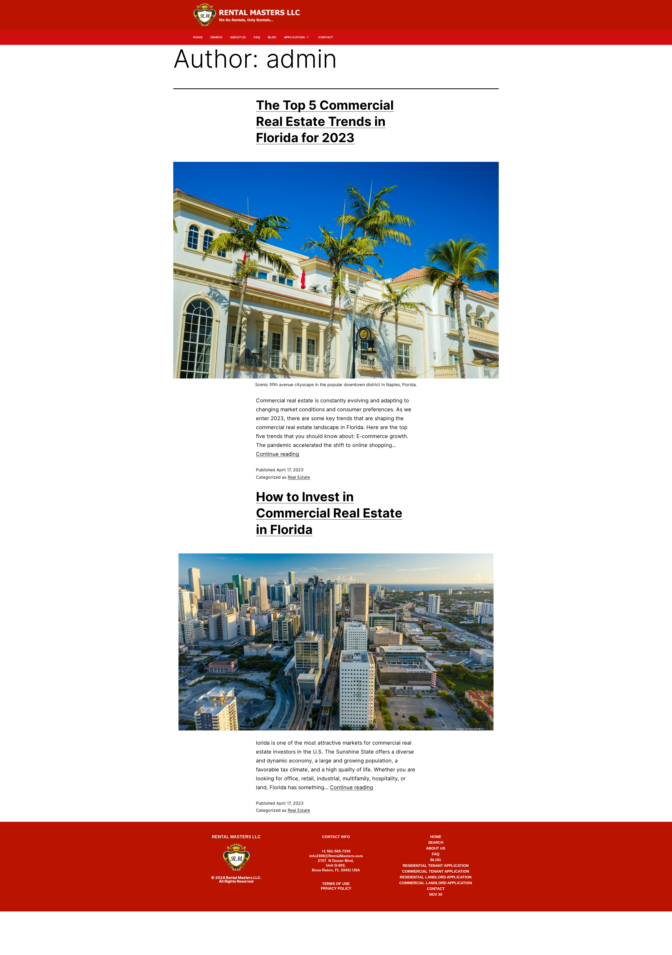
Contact (325, 37)
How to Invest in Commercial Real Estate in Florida (329, 513)
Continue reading (277, 454)
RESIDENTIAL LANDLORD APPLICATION (435, 877)
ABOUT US (435, 848)
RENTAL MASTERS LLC (236, 837)
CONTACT (436, 888)
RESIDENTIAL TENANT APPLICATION (436, 865)
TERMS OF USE (336, 884)
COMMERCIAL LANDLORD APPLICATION (435, 883)
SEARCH (216, 37)
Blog (272, 37)
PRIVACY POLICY (336, 888)
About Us (238, 37)
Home (197, 37)
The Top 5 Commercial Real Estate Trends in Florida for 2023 (325, 121)
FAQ (257, 37)
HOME (435, 837)
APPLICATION (294, 37)
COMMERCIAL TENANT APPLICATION (435, 871)
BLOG (435, 860)
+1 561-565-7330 (336, 917)
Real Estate (299, 477)
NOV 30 (435, 894)
